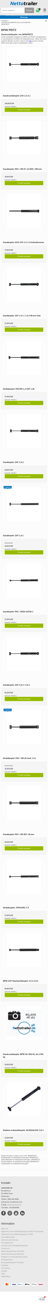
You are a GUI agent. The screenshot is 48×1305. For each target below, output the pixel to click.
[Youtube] (16, 1214)
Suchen (29, 10)
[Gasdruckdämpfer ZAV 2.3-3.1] (24, 70)
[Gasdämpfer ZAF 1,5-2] (24, 436)
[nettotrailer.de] (24, 4)
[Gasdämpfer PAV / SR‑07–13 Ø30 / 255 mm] (24, 143)
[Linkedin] (22, 1214)
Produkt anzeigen (24, 110)
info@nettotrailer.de (14, 1205)
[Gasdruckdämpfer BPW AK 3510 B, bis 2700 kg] (24, 1028)
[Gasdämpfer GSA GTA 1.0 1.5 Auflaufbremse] (24, 217)
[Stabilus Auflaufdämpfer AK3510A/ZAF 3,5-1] (24, 1104)
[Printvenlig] (46, 21)
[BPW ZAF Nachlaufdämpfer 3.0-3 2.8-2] (24, 955)
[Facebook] (3, 1214)
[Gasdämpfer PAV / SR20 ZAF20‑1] (24, 586)
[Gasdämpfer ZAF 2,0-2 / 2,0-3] (24, 659)
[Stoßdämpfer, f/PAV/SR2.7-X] (24, 882)
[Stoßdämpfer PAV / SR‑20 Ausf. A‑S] (24, 732)
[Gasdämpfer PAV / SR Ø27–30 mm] (24, 809)
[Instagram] (9, 1214)
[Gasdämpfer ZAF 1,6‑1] (24, 510)
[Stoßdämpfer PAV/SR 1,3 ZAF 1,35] (24, 363)
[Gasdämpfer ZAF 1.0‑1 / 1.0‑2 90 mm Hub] (24, 290)
